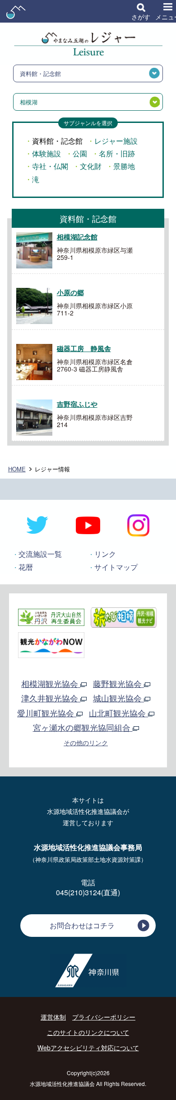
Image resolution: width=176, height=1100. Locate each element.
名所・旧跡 (117, 153)
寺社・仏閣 (50, 166)
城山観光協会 (118, 698)
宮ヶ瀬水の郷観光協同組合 (83, 727)
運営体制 (53, 1016)
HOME (17, 469)
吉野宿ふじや (77, 404)
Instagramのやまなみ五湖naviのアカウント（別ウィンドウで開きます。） (138, 525)
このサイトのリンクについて (88, 1032)
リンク (105, 554)
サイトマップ (116, 567)
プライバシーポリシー (103, 1016)
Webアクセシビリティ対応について (88, 1047)
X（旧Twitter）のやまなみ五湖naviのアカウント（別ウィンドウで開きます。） (37, 525)
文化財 (91, 166)
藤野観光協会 (118, 683)
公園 (80, 153)
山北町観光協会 (118, 713)
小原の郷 (70, 292)
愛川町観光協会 (46, 713)
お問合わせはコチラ (82, 925)
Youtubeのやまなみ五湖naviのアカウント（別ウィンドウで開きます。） (88, 525)
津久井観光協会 (50, 698)
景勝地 (124, 166)
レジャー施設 (116, 141)
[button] (140, 11)
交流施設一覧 (40, 554)
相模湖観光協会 (50, 683)
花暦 (26, 567)
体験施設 (46, 153)
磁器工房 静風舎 (84, 348)
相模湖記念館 (77, 237)
